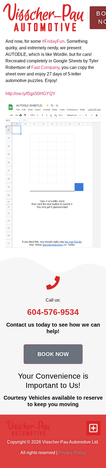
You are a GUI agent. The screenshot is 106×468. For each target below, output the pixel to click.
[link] (45, 67)
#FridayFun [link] (53, 41)
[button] (88, 16)
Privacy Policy (72, 452)
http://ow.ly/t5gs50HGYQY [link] (30, 93)
